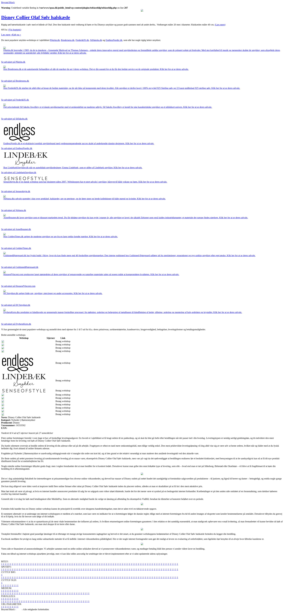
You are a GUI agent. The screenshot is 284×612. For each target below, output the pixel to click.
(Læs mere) (220, 24)
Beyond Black (8, 2)
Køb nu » (16, 34)
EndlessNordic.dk (114, 40)
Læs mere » (6, 34)
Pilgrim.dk (55, 40)
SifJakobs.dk (96, 40)
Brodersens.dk (67, 40)
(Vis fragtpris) (14, 29)
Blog (19, 609)
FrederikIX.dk (82, 40)
